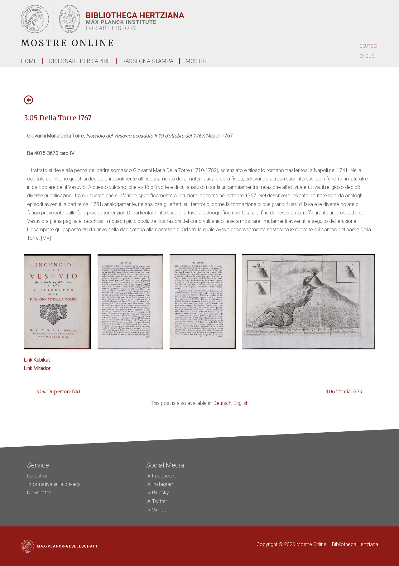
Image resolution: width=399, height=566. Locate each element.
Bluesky (160, 493)
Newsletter (39, 493)
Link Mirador (37, 368)
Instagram (163, 484)
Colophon (37, 476)
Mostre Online (68, 43)
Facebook (163, 476)
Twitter (159, 501)
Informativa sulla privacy (53, 484)
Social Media (165, 465)
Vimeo (159, 510)
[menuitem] (370, 46)
